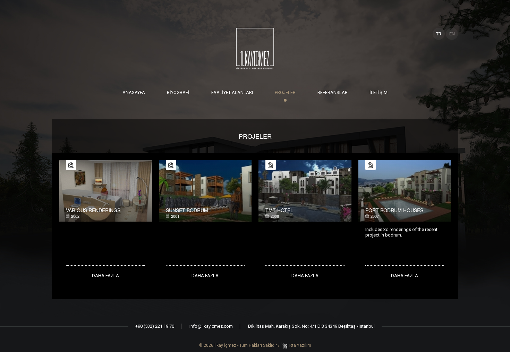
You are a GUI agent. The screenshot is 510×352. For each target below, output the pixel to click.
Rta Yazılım (300, 345)
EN (452, 33)
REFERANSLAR (332, 92)
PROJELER (285, 92)
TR (438, 33)
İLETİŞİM (378, 92)
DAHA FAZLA (105, 275)
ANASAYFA (133, 92)
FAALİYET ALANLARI (232, 92)
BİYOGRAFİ (178, 92)
